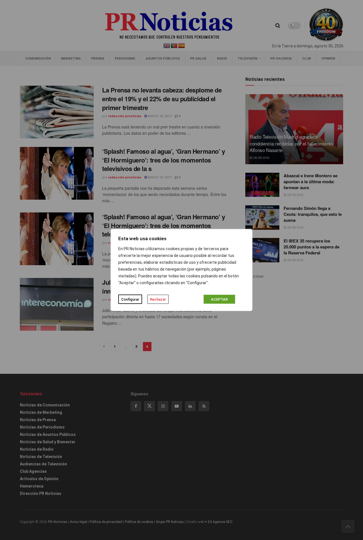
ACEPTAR (219, 299)
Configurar (130, 299)
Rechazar (158, 299)
